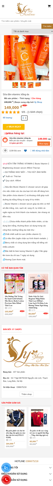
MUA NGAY (14, 127)
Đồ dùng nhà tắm (40, 150)
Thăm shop (26, 394)
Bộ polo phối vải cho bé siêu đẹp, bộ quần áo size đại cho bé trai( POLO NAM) (15, 434)
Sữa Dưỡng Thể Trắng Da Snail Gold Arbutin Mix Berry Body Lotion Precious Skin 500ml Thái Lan (14, 300)
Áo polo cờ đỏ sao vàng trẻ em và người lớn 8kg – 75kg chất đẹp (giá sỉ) (39, 433)
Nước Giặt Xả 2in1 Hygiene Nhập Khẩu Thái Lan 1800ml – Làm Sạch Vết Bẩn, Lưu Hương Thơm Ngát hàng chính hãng (38, 302)
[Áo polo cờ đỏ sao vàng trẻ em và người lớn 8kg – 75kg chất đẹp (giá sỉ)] (39, 418)
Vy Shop (38, 102)
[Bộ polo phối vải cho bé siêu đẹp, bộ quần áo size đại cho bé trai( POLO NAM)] (16, 418)
